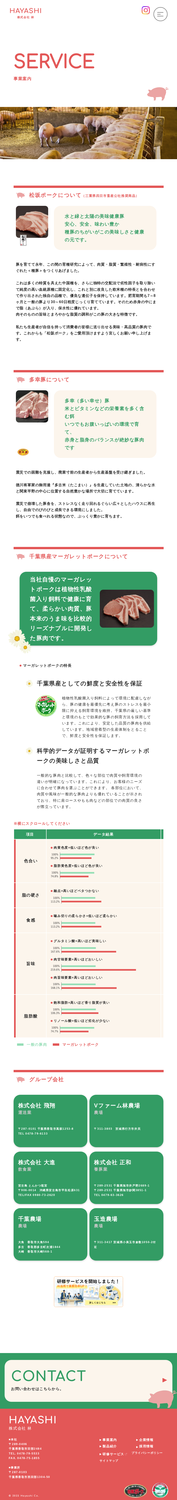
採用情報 (146, 1446)
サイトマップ (109, 1460)
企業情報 (146, 1440)
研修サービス (113, 1454)
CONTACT (48, 1380)
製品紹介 (110, 1446)
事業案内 (110, 1440)
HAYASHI (25, 13)
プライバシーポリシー (147, 1452)
